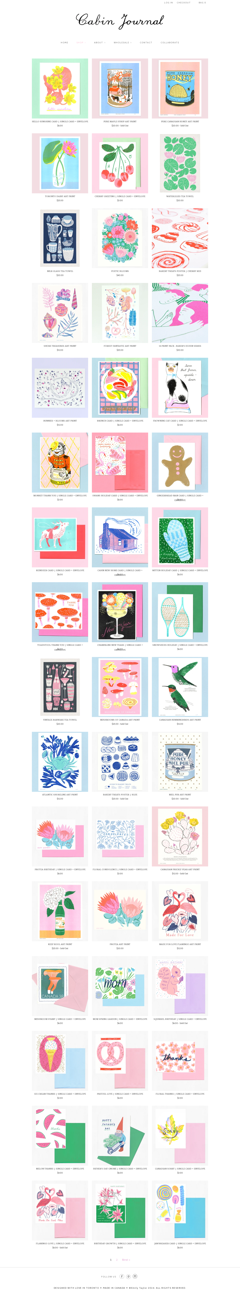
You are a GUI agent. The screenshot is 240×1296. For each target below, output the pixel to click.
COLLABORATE (170, 42)
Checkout (184, 2)
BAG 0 (202, 2)
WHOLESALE (123, 42)
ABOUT (100, 42)
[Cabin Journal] (120, 23)
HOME (64, 42)
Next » (126, 1259)
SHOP (81, 42)
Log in (168, 2)
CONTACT (146, 42)
